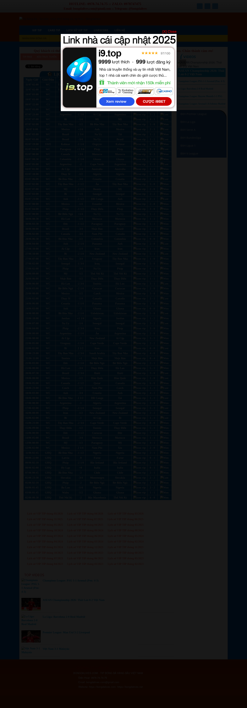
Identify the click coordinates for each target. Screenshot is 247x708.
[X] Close (169, 31)
